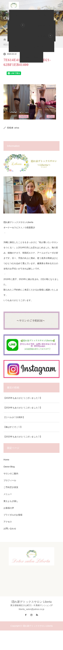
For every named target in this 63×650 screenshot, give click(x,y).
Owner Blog (31, 57)
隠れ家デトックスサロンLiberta (38, 626)
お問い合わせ (41, 46)
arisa (16, 128)
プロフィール (20, 36)
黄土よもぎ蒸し (11, 501)
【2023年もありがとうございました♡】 (23, 436)
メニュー (8, 494)
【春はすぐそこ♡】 (13, 427)
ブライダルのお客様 (13, 515)
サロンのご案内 (40, 15)
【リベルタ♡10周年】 (14, 417)
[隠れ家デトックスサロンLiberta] (31, 562)
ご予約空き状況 (41, 25)
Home (17, 15)
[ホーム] (5, 38)
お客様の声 (44, 36)
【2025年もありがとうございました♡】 (23, 398)
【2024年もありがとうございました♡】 (23, 407)
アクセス (19, 46)
